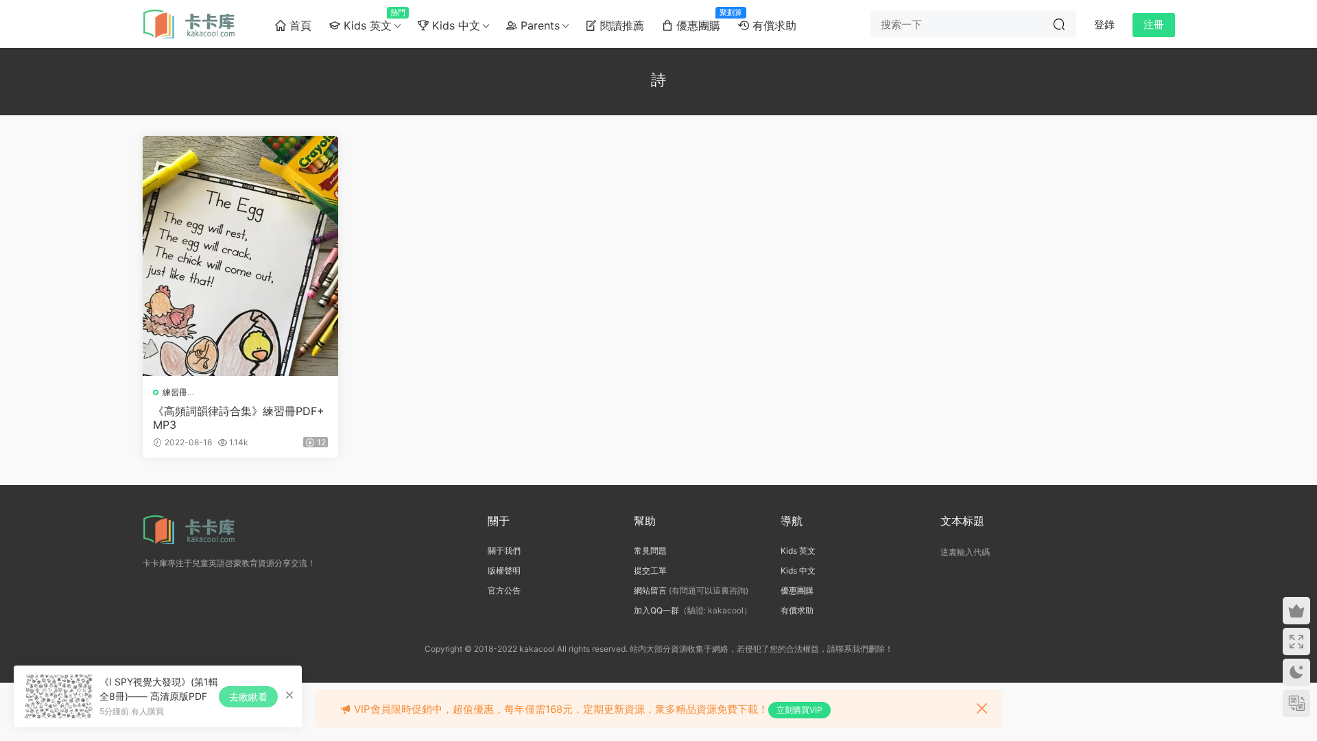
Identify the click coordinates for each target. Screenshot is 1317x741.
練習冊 (175, 392)
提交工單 (650, 570)
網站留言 (650, 590)
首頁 (298, 25)
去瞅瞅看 (248, 697)
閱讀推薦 (620, 25)
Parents (538, 25)
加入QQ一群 (656, 610)
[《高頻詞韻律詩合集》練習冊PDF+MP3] (240, 256)
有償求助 (772, 25)
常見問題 (650, 550)
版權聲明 (504, 570)
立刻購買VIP (799, 710)
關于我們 (504, 550)
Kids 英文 (370, 20)
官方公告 (504, 590)
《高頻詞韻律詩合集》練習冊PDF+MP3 (238, 418)
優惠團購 (701, 20)
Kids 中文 (454, 25)
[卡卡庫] (194, 24)
